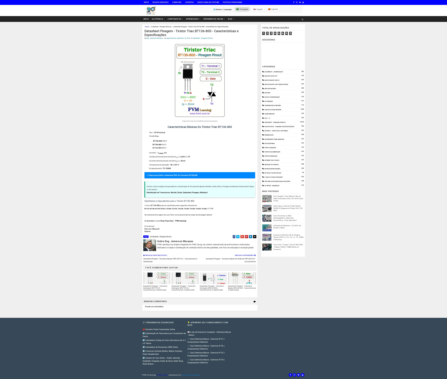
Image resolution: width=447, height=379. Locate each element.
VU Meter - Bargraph (271, 185)
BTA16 (163, 209)
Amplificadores (270, 88)
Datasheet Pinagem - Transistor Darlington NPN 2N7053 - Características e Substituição (212, 288)
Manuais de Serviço (271, 164)
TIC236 (186, 209)
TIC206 (168, 209)
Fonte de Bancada (270, 156)
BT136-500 (157, 141)
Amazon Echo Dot (270, 76)
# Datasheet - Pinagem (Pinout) (160, 237)
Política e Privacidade (232, 2)
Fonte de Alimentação (272, 152)
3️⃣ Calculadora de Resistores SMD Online (160, 347)
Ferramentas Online (213, 19)
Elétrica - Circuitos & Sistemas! (276, 131)
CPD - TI (267, 118)
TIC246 (192, 209)
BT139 (157, 209)
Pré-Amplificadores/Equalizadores (277, 181)
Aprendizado (192, 19)
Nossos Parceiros (160, 2)
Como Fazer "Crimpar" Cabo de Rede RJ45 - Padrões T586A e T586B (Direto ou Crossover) (288, 247)
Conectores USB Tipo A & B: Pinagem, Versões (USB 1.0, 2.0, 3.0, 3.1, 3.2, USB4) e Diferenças (288, 237)
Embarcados (269, 135)
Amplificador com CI (271, 80)
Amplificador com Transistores (276, 84)
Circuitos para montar (272, 109)
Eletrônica (157, 19)
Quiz (230, 19)
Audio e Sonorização (272, 97)
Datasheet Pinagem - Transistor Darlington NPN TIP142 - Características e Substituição (184, 288)
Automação (268, 101)
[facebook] (294, 2)
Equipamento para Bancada (274, 139)
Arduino (267, 93)
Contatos (189, 2)
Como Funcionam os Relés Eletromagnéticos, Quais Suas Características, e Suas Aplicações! (285, 218)
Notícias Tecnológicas (272, 173)
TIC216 (174, 209)
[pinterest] (300, 2)
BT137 (146, 209)
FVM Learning (180, 221)
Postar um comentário (154, 306)
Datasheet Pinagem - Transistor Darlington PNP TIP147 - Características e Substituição (155, 288)
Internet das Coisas (271, 160)
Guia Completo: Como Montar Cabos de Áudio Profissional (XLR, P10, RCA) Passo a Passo (288, 198)
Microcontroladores (272, 169)
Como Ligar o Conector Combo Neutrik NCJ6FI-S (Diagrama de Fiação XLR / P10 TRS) (288, 208)
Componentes (174, 19)
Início (146, 2)
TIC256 (198, 209)
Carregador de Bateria (272, 105)
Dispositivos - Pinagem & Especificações (279, 126)
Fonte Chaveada (270, 147)
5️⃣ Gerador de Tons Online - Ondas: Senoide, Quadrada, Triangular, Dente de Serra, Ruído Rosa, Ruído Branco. (163, 361)
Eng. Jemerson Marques (191, 375)
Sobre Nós (176, 2)
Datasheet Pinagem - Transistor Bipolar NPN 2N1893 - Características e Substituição (242, 288)
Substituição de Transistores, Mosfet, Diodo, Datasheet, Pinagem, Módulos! (177, 192)
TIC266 (204, 209)
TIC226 (180, 209)
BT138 (152, 209)
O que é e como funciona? (273, 177)
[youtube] (303, 2)
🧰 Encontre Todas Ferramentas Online (159, 329)
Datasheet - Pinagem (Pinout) (161, 27)
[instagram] (296, 2)
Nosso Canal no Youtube (208, 2)
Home (147, 27)
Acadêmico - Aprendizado (273, 72)
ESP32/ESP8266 (269, 143)
